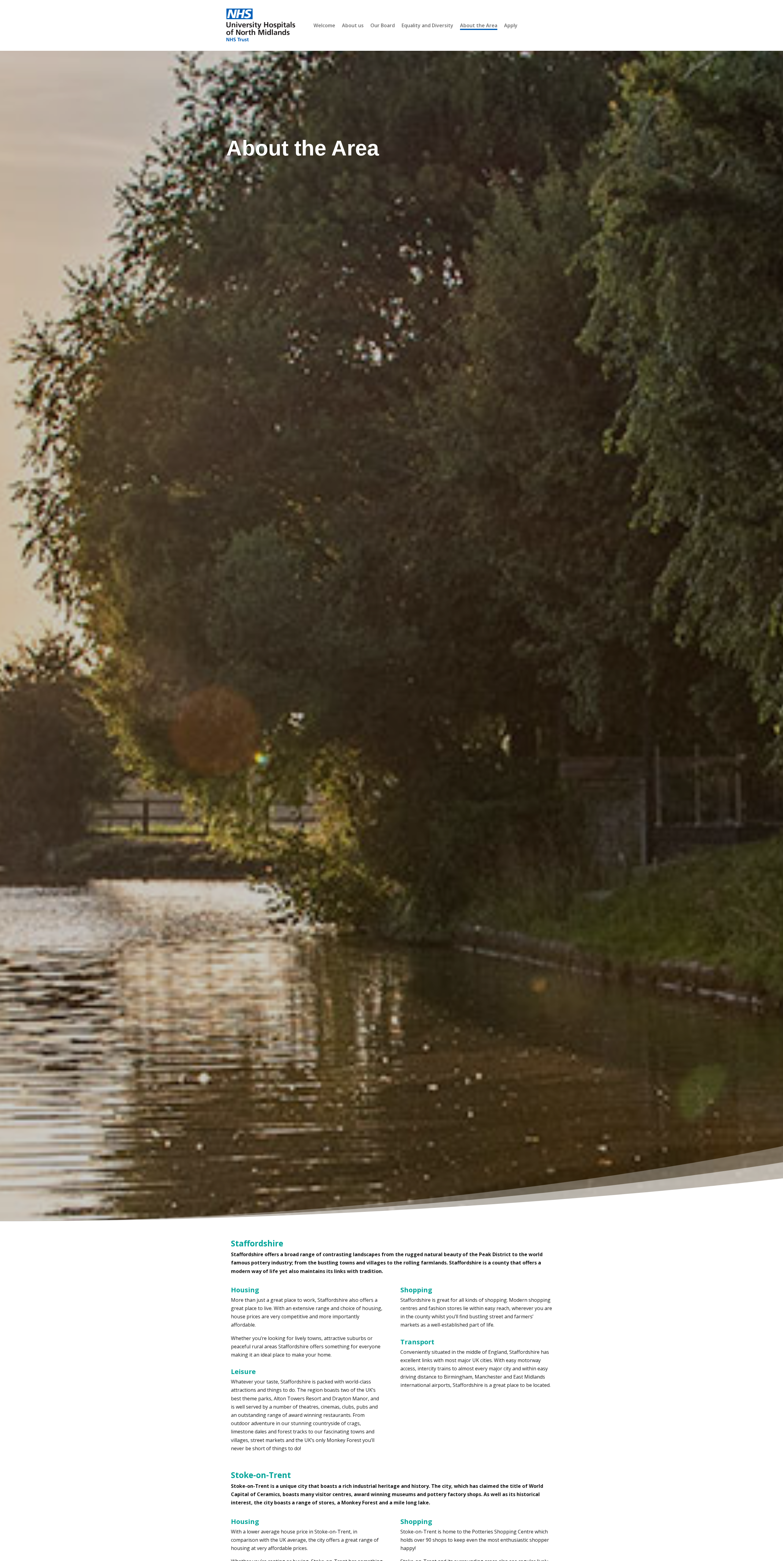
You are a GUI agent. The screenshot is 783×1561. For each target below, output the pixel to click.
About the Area (478, 26)
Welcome (324, 26)
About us (353, 26)
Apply (511, 26)
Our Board (382, 26)
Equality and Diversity (427, 26)
